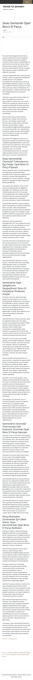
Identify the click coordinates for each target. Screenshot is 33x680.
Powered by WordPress (9, 675)
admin (5, 30)
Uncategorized (12, 639)
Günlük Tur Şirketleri (13, 6)
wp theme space (16, 677)
